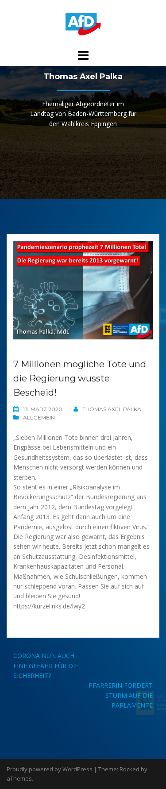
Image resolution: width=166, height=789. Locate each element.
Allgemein (39, 417)
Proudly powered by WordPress (50, 769)
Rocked (129, 769)
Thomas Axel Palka (111, 409)
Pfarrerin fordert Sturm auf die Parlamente (121, 695)
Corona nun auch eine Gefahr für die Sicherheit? (45, 665)
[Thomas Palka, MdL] (83, 23)
